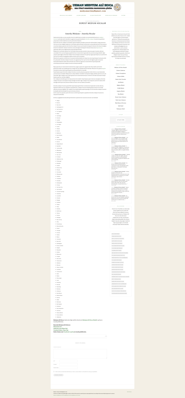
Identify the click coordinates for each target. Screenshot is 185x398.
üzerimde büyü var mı (116, 250)
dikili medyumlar (115, 233)
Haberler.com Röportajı (60, 328)
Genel (80, 31)
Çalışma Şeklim (120, 76)
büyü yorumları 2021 (116, 279)
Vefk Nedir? (120, 106)
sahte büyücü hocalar (117, 240)
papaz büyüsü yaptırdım (117, 243)
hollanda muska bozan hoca (118, 255)
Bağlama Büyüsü (120, 85)
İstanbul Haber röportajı (60, 330)
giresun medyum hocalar (117, 264)
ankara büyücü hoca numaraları (119, 283)
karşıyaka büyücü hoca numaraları (119, 257)
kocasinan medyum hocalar (118, 245)
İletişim (123, 15)
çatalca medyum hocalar (117, 267)
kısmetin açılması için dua (117, 262)
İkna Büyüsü (121, 94)
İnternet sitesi (56, 367)
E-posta (55, 364)
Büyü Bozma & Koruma (120, 103)
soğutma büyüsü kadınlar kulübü (119, 293)
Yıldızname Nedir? (120, 109)
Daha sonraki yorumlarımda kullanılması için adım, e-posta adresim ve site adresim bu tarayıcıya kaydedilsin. (76, 371)
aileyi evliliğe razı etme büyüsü (119, 291)
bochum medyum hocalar (117, 288)
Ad (54, 361)
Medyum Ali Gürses (61, 395)
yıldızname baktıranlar (117, 248)
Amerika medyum (89, 39)
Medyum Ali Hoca (69, 395)
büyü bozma (99, 47)
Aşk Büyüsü (120, 82)
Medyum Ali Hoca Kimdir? (66, 15)
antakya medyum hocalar (117, 269)
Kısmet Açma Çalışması (120, 97)
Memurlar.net (57, 327)
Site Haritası (129, 391)
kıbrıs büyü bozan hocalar (118, 281)
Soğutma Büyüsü (121, 91)
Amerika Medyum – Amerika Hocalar (80, 33)
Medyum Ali (55, 395)
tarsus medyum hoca (116, 236)
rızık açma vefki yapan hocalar (119, 286)
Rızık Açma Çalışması (121, 100)
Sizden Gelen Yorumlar (111, 15)
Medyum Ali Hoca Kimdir (90, 320)
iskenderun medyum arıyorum (118, 271)
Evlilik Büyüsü (120, 88)
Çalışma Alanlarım (81, 15)
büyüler (104, 68)
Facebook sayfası (69, 332)
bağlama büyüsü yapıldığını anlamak (120, 252)
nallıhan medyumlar (116, 274)
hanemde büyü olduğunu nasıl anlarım (120, 276)
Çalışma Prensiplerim (95, 15)
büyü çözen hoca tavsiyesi (118, 238)
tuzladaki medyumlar (116, 260)
